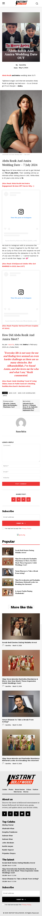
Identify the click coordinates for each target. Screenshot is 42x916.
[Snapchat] (28, 813)
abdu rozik (12, 393)
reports (11, 345)
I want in (19, 523)
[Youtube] (22, 813)
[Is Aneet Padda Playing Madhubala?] (7, 592)
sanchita (22, 65)
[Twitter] (18, 499)
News (26, 46)
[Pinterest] (23, 499)
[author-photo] (3, 645)
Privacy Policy (26, 528)
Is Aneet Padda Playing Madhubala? (23, 592)
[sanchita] (21, 423)
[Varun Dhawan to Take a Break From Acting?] (7, 572)
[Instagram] (10, 813)
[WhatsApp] (28, 499)
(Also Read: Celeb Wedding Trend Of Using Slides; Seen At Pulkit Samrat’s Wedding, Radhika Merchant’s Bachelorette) (19, 383)
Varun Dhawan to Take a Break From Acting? (20, 879)
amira (5, 395)
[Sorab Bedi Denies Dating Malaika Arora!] (7, 551)
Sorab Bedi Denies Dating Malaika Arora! (24, 551)
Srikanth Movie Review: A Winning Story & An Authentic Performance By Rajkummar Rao (30, 407)
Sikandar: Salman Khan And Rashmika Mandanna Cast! (10, 405)
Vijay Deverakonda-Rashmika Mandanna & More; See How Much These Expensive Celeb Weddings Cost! (26, 562)
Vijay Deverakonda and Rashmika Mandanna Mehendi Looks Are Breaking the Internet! (27, 582)
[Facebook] (13, 499)
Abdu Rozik (7, 75)
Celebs (16, 46)
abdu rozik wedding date (26, 393)
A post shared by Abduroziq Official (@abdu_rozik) (21, 240)
